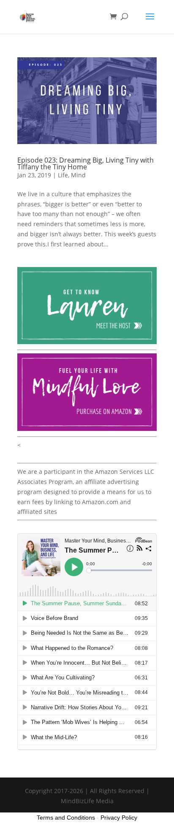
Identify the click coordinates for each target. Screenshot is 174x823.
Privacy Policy (119, 817)
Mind (78, 175)
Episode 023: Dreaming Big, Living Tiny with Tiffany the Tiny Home (85, 163)
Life (63, 175)
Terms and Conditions (66, 817)
